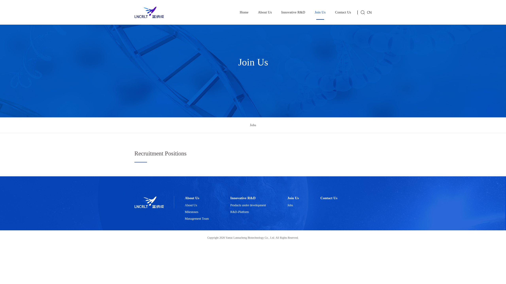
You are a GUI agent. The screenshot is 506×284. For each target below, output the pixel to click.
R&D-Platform (239, 212)
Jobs (253, 125)
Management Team (197, 218)
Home (244, 12)
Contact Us (343, 12)
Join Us (320, 12)
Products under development (248, 205)
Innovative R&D (293, 12)
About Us (265, 12)
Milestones (191, 212)
